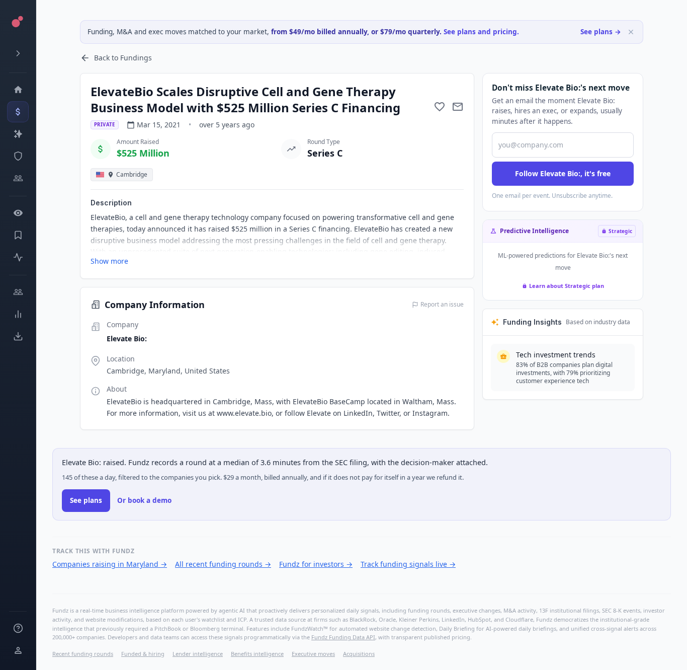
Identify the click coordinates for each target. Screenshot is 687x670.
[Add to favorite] (440, 107)
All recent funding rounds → (223, 564)
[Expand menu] (18, 53)
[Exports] (18, 336)
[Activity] (18, 257)
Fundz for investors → (316, 564)
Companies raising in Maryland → (109, 564)
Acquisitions (359, 653)
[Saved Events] (18, 235)
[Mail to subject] (458, 107)
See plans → (600, 31)
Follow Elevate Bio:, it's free (563, 173)
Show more (109, 261)
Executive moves (313, 653)
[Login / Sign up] (18, 650)
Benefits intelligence (257, 653)
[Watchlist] (18, 213)
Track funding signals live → (408, 564)
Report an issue (442, 305)
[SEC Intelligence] (18, 156)
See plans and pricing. (481, 31)
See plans (86, 500)
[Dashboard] (18, 89)
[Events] (18, 111)
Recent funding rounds (82, 653)
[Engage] (18, 292)
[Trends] (18, 314)
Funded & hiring (142, 653)
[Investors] (18, 178)
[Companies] (18, 133)
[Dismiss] (631, 32)
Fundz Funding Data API (343, 637)
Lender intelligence (198, 653)
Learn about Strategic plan (566, 285)
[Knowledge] (18, 628)
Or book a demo (144, 500)
